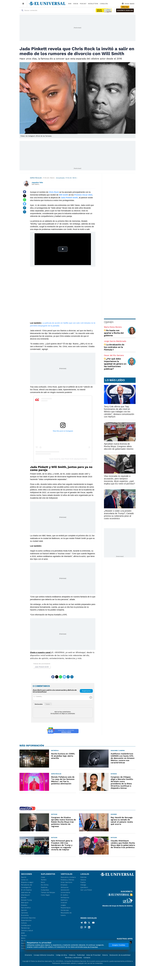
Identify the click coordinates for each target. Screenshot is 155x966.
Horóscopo (65, 910)
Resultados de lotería (66, 914)
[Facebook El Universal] (85, 923)
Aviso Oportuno (66, 882)
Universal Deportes (28, 918)
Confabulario (26, 925)
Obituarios (64, 887)
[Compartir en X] (24, 195)
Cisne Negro (45, 895)
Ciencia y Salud (27, 930)
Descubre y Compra (68, 877)
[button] (125, 10)
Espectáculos (36, 178)
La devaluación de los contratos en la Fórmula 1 (114, 347)
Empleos (64, 885)
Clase (43, 877)
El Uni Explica (26, 890)
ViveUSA (64, 902)
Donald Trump (26, 900)
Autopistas (45, 890)
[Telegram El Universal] (81, 923)
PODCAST (83, 3)
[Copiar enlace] (24, 207)
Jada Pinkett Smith (42, 667)
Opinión (108, 322)
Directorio (28, 955)
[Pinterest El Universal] (85, 927)
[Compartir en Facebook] (24, 191)
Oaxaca (83, 880)
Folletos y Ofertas (67, 880)
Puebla (83, 882)
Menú (23, 938)
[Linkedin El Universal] (89, 927)
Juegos (63, 905)
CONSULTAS (104, 3)
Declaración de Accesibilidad (119, 955)
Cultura (24, 923)
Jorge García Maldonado (115, 341)
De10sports (65, 897)
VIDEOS (75, 3)
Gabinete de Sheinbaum (25, 894)
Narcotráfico (26, 907)
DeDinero (64, 900)
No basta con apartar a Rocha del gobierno (114, 333)
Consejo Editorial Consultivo (44, 955)
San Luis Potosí (86, 890)
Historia (105, 955)
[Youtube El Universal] (93, 923)
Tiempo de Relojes (48, 892)
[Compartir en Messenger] (24, 203)
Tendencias (25, 928)
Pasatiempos (65, 907)
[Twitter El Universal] (89, 923)
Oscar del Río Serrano (114, 355)
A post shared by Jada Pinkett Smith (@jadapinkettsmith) (68, 459)
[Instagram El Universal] (81, 927)
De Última (44, 885)
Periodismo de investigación (26, 886)
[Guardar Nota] (24, 211)
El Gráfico (64, 895)
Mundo (23, 897)
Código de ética (61, 955)
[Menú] (23, 3)
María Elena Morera (113, 327)
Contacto (87, 957)
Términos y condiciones (73, 957)
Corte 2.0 (24, 880)
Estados (24, 905)
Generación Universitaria (65, 891)
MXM (69, 3)
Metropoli (24, 902)
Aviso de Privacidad (93, 955)
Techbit (24, 935)
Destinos (44, 887)
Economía (25, 915)
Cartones (24, 913)
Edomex (83, 877)
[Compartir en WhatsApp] (24, 199)
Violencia (72, 955)
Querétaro (84, 887)
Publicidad (81, 955)
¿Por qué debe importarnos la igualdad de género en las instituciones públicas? (115, 363)
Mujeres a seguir (27, 882)
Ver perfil (35, 184)
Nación (23, 877)
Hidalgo (83, 885)
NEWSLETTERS (93, 3)
